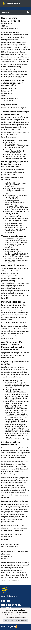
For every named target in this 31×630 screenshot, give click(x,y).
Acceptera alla (8, 620)
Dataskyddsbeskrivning (9, 596)
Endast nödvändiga (21, 620)
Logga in (5, 12)
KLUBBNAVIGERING (17, 2)
